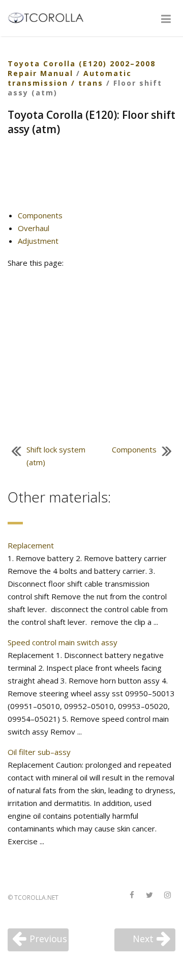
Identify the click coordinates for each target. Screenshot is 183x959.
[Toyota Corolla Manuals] (50, 16)
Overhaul (33, 228)
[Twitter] (149, 895)
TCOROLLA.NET (36, 897)
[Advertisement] (91, 177)
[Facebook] (132, 895)
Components (40, 215)
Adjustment (38, 241)
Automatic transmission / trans (70, 78)
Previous (48, 938)
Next (143, 938)
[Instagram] (167, 895)
